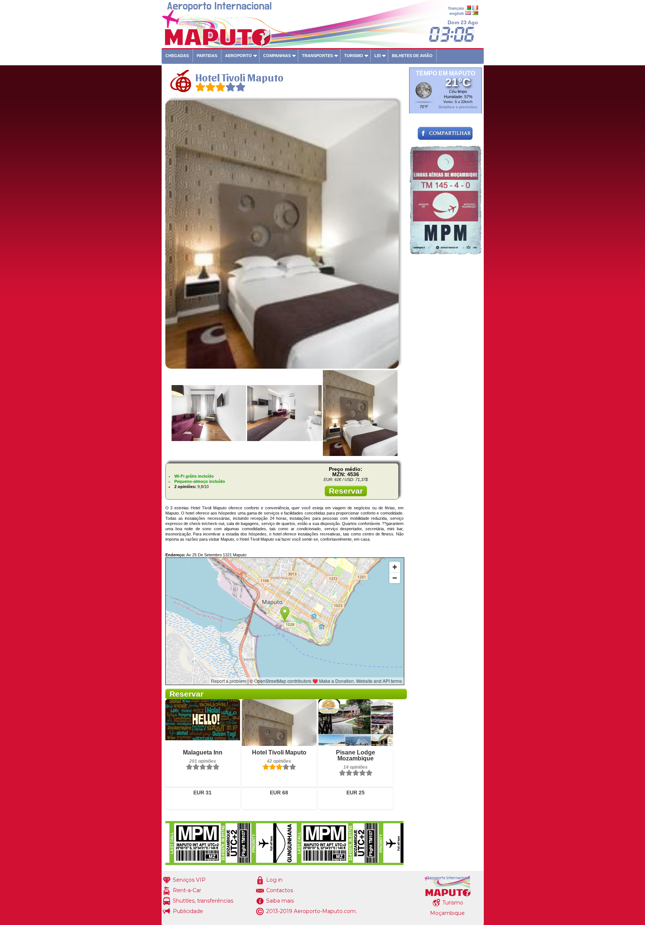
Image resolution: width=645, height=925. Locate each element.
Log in (274, 879)
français (456, 8)
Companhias (277, 55)
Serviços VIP (189, 879)
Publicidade (188, 911)
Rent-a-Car (187, 890)
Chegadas (177, 55)
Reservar (346, 491)
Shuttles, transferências (203, 900)
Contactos (279, 890)
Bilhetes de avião (412, 55)
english (456, 13)
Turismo (353, 55)
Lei (377, 55)
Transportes (317, 55)
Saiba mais (280, 900)
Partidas (207, 55)
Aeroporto (238, 55)
